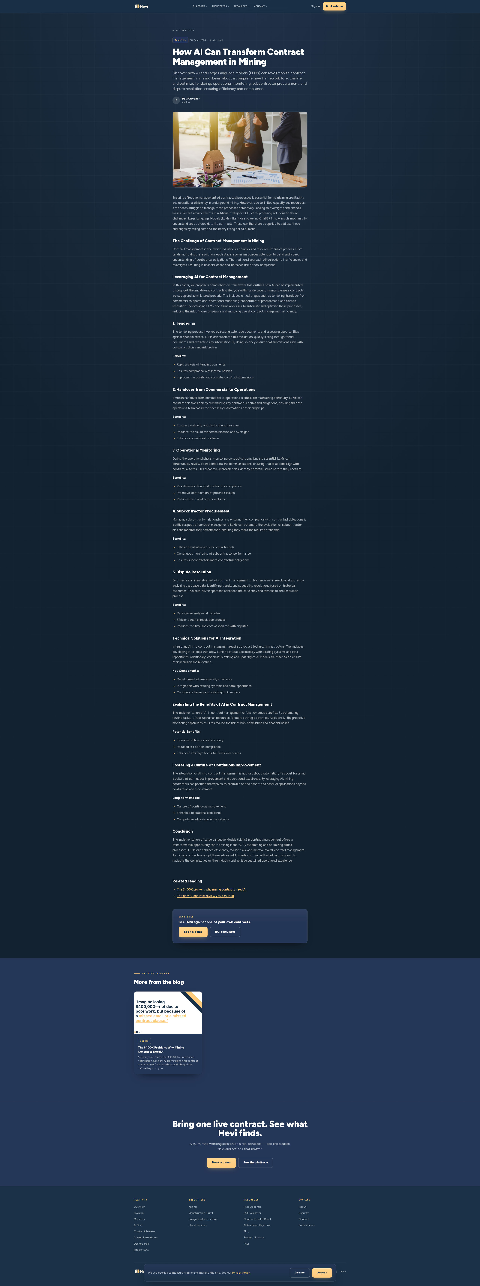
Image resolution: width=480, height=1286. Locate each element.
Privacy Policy (241, 1272)
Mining (193, 1206)
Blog (246, 1231)
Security (304, 1213)
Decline (300, 1272)
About (302, 1206)
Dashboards (141, 1243)
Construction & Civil (201, 1213)
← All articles (183, 30)
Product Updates (254, 1237)
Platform (200, 6)
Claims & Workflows (146, 1237)
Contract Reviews (144, 1231)
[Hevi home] (141, 6)
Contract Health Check (258, 1219)
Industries (220, 6)
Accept (322, 1272)
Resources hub (252, 1206)
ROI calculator (225, 931)
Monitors (139, 1219)
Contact (304, 1219)
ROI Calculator (252, 1213)
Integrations (141, 1250)
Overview (139, 1206)
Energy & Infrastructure (203, 1219)
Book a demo (334, 6)
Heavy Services (198, 1225)
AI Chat (138, 1225)
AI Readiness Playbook (257, 1225)
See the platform (255, 1162)
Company (260, 6)
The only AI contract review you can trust (205, 896)
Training (139, 1213)
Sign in (315, 6)
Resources (242, 6)
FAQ (246, 1243)
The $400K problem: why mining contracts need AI (211, 889)
